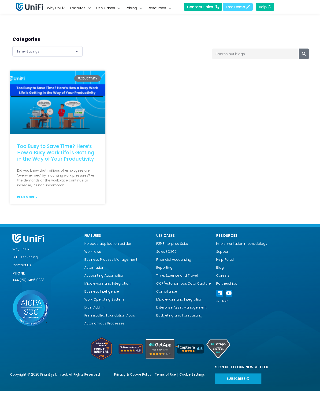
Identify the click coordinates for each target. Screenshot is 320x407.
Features (92, 235)
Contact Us (21, 265)
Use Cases (165, 235)
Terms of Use (165, 374)
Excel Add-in (94, 307)
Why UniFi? (21, 249)
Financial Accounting (173, 259)
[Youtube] (229, 293)
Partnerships (226, 283)
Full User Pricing (25, 257)
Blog (220, 267)
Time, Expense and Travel (177, 275)
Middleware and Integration (108, 283)
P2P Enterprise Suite (172, 243)
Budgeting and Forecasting (179, 315)
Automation (94, 267)
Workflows (92, 251)
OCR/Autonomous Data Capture (183, 283)
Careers (223, 275)
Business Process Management (110, 259)
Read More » (27, 197)
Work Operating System (104, 299)
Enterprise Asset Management (181, 307)
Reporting (164, 267)
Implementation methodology (241, 243)
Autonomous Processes (104, 323)
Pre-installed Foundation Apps (109, 315)
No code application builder (107, 243)
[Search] (304, 54)
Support (223, 251)
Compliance (166, 291)
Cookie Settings (192, 374)
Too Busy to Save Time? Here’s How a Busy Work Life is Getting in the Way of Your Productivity (55, 152)
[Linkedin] (219, 293)
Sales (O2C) (166, 251)
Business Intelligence (101, 291)
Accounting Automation (104, 275)
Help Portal (225, 259)
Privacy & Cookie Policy (132, 374)
